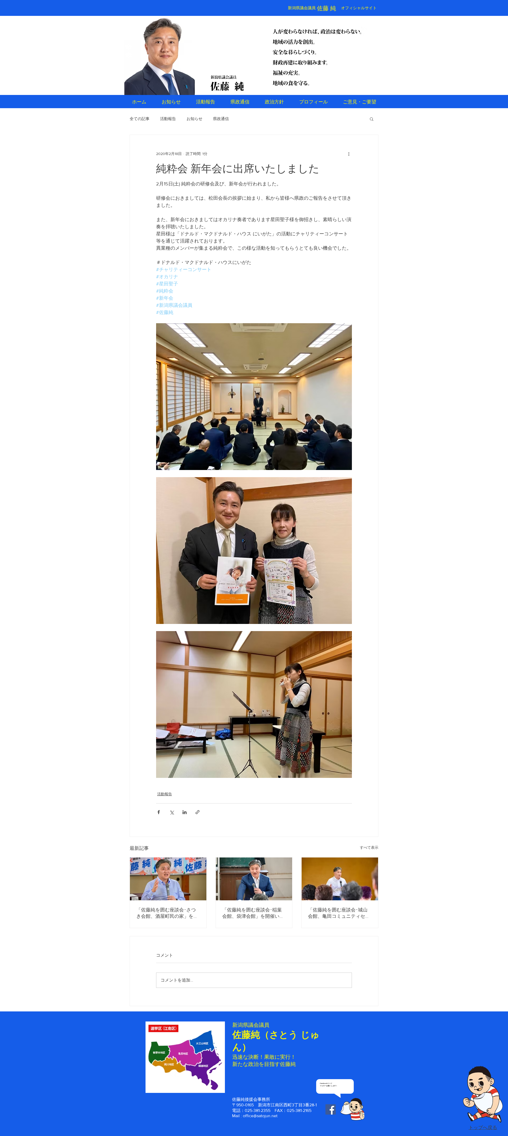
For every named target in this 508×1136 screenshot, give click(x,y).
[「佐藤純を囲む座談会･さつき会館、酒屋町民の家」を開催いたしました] (168, 878)
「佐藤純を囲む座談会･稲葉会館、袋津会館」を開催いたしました (253, 913)
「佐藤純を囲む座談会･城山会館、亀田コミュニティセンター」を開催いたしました (339, 913)
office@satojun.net (260, 1116)
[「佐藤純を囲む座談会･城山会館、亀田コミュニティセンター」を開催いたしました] (340, 878)
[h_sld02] (317, 56)
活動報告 (168, 118)
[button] (371, 119)
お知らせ (194, 118)
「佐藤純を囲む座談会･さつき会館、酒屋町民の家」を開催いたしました (167, 913)
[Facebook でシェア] (158, 812)
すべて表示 (369, 847)
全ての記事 (139, 118)
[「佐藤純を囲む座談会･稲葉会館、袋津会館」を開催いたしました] (254, 878)
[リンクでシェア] (197, 812)
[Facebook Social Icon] (330, 1109)
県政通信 (221, 118)
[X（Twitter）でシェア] (171, 812)
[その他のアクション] (349, 154)
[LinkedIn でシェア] (184, 812)
